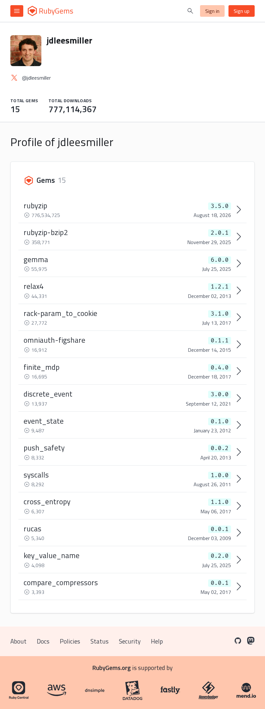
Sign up (241, 11)
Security (130, 641)
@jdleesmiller (36, 78)
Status (99, 641)
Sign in (212, 11)
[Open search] (190, 11)
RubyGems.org (111, 667)
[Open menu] (16, 11)
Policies (70, 641)
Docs (43, 641)
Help (157, 641)
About (18, 641)
